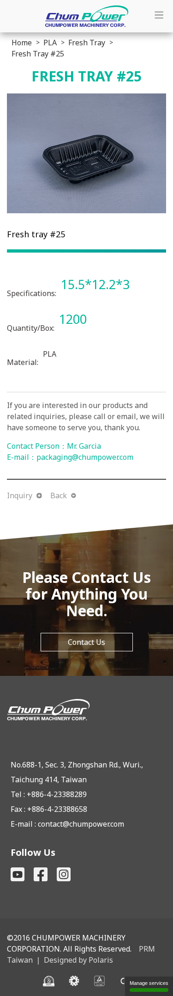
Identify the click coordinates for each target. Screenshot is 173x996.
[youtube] (17, 874)
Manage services (149, 983)
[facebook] (41, 874)
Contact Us (86, 642)
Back (58, 495)
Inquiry (19, 495)
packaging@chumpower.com (84, 457)
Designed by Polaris (78, 960)
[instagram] (64, 874)
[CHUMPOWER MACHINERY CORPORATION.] (86, 709)
